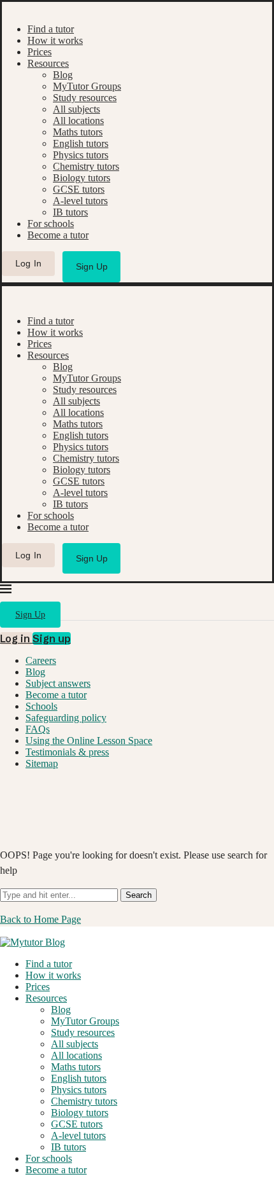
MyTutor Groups (87, 86)
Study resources (85, 97)
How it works (55, 40)
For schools (50, 223)
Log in (16, 638)
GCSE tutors (79, 189)
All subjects (76, 109)
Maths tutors (78, 132)
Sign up (51, 638)
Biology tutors (81, 177)
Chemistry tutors (86, 166)
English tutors (80, 143)
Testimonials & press (67, 752)
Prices (39, 51)
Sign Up (92, 266)
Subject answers (57, 683)
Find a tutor (50, 29)
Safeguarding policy (65, 717)
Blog (63, 74)
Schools (41, 706)
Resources (48, 63)
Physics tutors (80, 154)
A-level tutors (80, 200)
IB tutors (70, 212)
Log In (28, 263)
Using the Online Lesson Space (88, 740)
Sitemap (41, 763)
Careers (40, 660)
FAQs (37, 729)
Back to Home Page (40, 919)
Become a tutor (58, 235)
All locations (78, 120)
